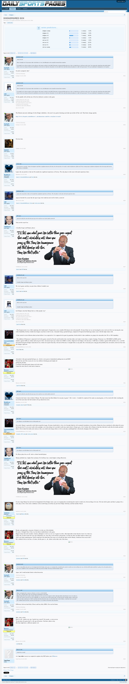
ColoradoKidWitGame (24, 177)
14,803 (12, 129)
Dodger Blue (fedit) (7, 680)
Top (123, 680)
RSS (125, 680)
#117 (124, 577)
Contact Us (113, 680)
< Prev (11, 53)
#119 (124, 641)
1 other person (37, 203)
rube (5, 94)
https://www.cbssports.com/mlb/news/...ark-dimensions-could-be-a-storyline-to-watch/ (38, 116)
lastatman (6, 513)
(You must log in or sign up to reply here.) (116, 667)
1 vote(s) (84, 30)
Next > (34, 53)
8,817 (12, 155)
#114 (124, 496)
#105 (124, 174)
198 (13, 77)
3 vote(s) (84, 47)
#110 (124, 346)
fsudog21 (6, 67)
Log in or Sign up (121, 1)
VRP (5, 202)
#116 (124, 555)
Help (117, 680)
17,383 (12, 99)
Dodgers (13, 8)
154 (31, 53)
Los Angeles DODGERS (15, 20)
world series (10, 22)
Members (25, 8)
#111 (124, 382)
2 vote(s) (84, 42)
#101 (124, 75)
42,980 (12, 231)
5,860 (12, 521)
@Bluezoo (54, 656)
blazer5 (17, 177)
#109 (124, 321)
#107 (124, 266)
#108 (124, 288)
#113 (124, 431)
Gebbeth (6, 150)
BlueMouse (7, 174)
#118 (124, 609)
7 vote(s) (84, 35)
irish (26, 20)
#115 (124, 511)
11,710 (12, 349)
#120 (124, 659)
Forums (19, 8)
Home (6, 8)
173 (13, 158)
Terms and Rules (123, 682)
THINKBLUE (7, 226)
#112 (124, 402)
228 (13, 236)
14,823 (12, 207)
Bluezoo (6, 370)
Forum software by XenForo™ (14, 682)
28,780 (12, 376)
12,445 (12, 181)
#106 (124, 200)
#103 (124, 124)
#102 (124, 107)
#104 (124, 148)
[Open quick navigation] (124, 14)
